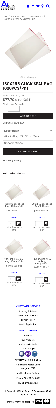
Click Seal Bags (36, 16)
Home (5, 16)
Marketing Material (28, 344)
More (14, 217)
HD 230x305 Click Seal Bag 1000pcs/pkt (42, 261)
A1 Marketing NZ (28, 348)
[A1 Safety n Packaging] (8, 5)
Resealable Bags (18, 16)
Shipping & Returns (28, 311)
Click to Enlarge (28, 77)
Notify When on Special (28, 151)
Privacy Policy (28, 319)
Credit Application (28, 324)
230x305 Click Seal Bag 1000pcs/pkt (14, 260)
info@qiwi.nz (31, 382)
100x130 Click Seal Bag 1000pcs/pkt (14, 205)
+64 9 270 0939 (32, 378)
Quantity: (5, 109)
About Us (28, 335)
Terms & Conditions (28, 315)
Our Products (28, 339)
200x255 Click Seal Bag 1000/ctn (42, 205)
